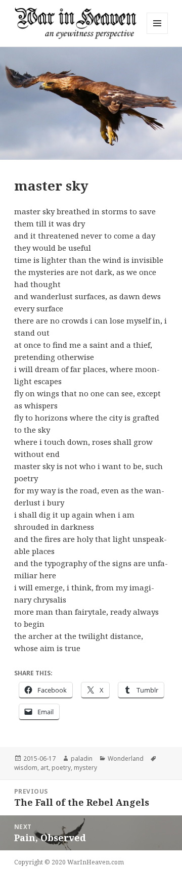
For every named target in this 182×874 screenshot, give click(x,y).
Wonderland (126, 758)
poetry (61, 767)
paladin (82, 758)
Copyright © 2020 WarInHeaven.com (69, 862)
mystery (85, 767)
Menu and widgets (157, 33)
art (44, 767)
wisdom (25, 767)
